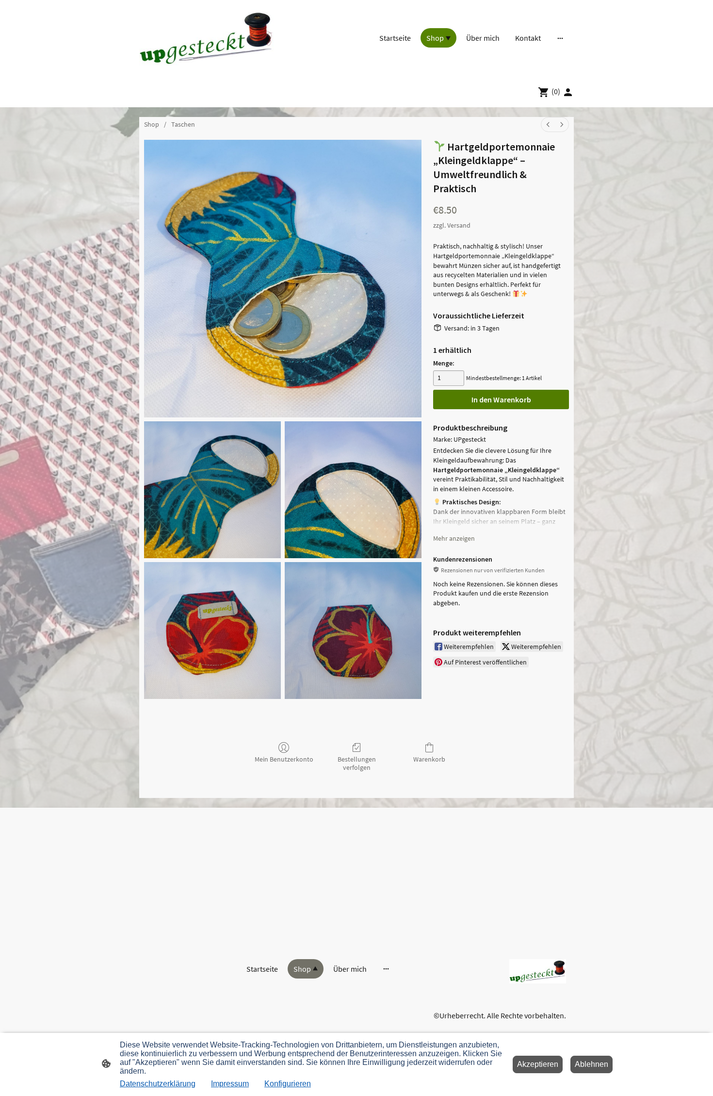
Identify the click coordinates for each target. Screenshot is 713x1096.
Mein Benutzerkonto (284, 759)
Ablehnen (591, 1064)
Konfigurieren (287, 1083)
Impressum (230, 1083)
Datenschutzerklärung (157, 1083)
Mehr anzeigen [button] (454, 538)
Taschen (183, 124)
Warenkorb (429, 759)
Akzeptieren (537, 1064)
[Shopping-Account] (568, 92)
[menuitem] (548, 124)
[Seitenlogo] (206, 38)
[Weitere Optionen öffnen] (560, 38)
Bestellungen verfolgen (357, 763)
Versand (458, 225)
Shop (151, 124)
